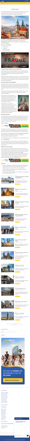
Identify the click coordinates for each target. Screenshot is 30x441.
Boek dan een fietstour (22, 133)
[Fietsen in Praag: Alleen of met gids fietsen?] (7, 230)
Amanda (17, 178)
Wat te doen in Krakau (4, 395)
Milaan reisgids (3, 410)
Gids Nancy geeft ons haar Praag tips (21, 301)
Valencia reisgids (3, 411)
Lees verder (17, 209)
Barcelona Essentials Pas (4, 426)
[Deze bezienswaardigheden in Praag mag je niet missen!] (7, 204)
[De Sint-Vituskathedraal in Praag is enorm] (7, 255)
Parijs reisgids (3, 415)
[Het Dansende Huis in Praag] (7, 268)
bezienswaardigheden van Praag (18, 85)
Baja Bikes (17, 229)
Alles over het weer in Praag (19, 313)
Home (2, 7)
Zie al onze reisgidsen (4, 421)
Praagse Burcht (4, 95)
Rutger (17, 191)
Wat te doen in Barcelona (4, 393)
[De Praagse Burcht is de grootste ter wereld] (7, 192)
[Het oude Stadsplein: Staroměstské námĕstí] (7, 242)
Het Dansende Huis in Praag (19, 265)
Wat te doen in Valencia (4, 401)
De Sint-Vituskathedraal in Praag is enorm (21, 252)
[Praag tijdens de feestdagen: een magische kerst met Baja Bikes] (7, 179)
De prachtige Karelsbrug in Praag (20, 288)
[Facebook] (10, 437)
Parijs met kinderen (3, 400)
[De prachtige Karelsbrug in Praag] (7, 291)
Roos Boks (17, 216)
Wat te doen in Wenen (4, 402)
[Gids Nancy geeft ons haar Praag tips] (7, 304)
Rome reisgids (3, 414)
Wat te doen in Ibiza (4, 399)
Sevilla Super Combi (4, 425)
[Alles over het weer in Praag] (7, 316)
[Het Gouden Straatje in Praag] (7, 279)
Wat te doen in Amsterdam (4, 392)
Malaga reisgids (3, 419)
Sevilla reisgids (3, 412)
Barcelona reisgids (3, 413)
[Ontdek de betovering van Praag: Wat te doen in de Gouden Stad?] (7, 217)
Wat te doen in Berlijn (4, 394)
